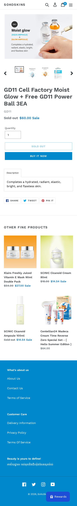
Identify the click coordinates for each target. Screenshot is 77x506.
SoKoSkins (14, 4)
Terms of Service (18, 398)
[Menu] (71, 5)
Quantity (10, 128)
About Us (13, 378)
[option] (19, 70)
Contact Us (15, 388)
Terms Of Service (18, 442)
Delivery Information (21, 423)
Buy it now (38, 156)
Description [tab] (13, 173)
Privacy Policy (16, 432)
